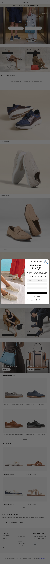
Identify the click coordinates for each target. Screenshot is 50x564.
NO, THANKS (37, 296)
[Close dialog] (46, 262)
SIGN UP (36, 292)
